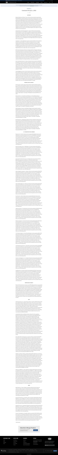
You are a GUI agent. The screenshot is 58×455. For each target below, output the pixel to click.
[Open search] (52, 2)
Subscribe (35, 430)
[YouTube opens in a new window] (51, 0)
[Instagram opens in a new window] (48, 0)
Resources (45, 2)
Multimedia (32, 2)
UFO (49, 2)
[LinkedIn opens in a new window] (50, 0)
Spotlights (37, 2)
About (42, 2)
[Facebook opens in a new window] (47, 0)
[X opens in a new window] (45, 0)
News (28, 2)
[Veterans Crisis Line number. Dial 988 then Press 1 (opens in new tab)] (3, 451)
